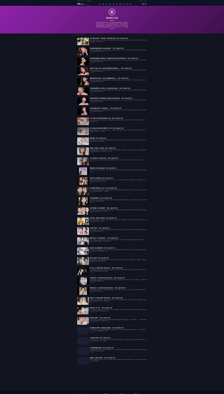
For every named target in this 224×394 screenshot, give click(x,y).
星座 (130, 3)
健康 (110, 3)
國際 (127, 3)
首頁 (100, 3)
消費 (117, 3)
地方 (123, 3)
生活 (106, 3)
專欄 (120, 3)
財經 (113, 3)
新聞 (103, 3)
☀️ (143, 4)
